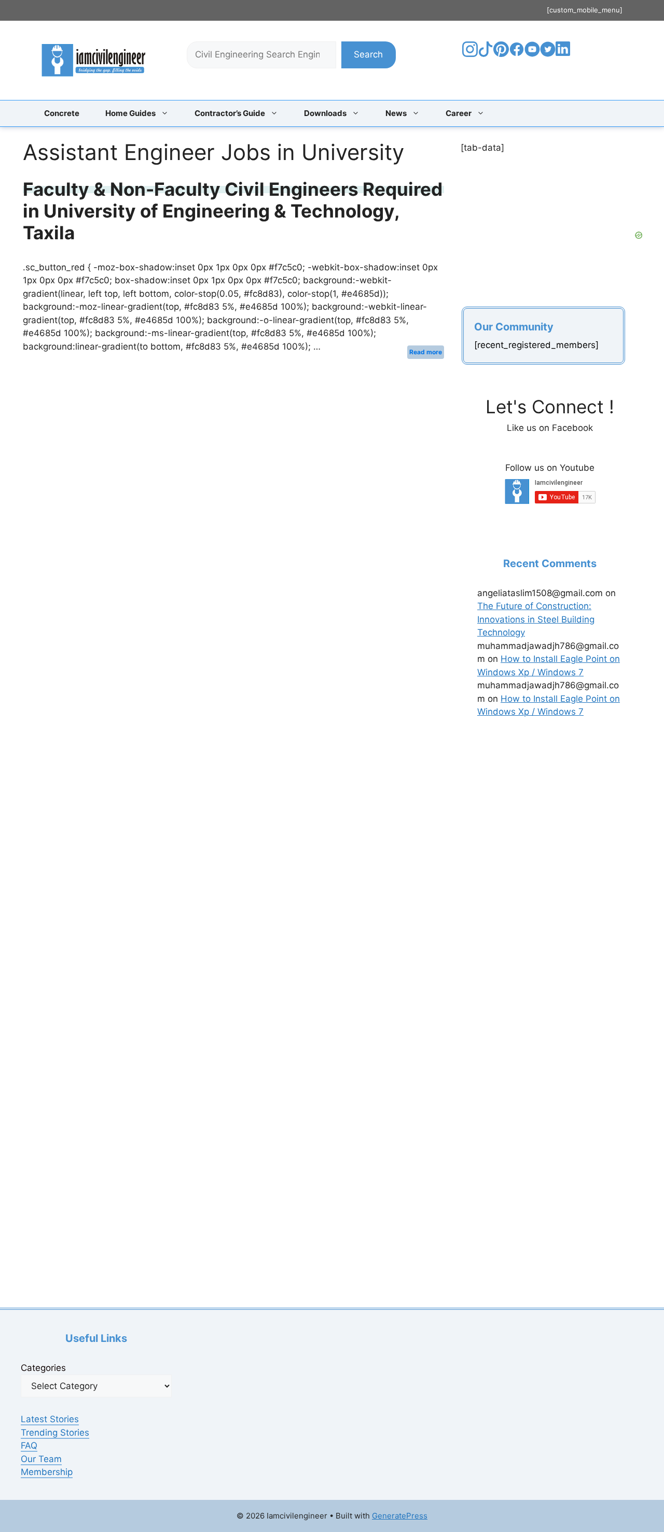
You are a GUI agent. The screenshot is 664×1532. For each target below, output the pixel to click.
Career (459, 113)
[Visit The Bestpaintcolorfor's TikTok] (485, 54)
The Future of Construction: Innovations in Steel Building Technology (535, 619)
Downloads (325, 113)
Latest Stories (50, 1419)
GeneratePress (399, 1516)
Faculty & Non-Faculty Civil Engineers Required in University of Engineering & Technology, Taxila (232, 210)
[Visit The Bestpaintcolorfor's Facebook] (516, 54)
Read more (425, 352)
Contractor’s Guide (230, 113)
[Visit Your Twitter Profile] (548, 54)
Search (368, 54)
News (396, 113)
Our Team (41, 1459)
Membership (47, 1472)
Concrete (61, 113)
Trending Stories (55, 1432)
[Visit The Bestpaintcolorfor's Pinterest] (501, 54)
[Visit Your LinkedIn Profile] (565, 56)
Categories (43, 1368)
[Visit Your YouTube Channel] (532, 54)
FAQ (29, 1445)
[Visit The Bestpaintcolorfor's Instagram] (470, 54)
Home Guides (130, 113)
